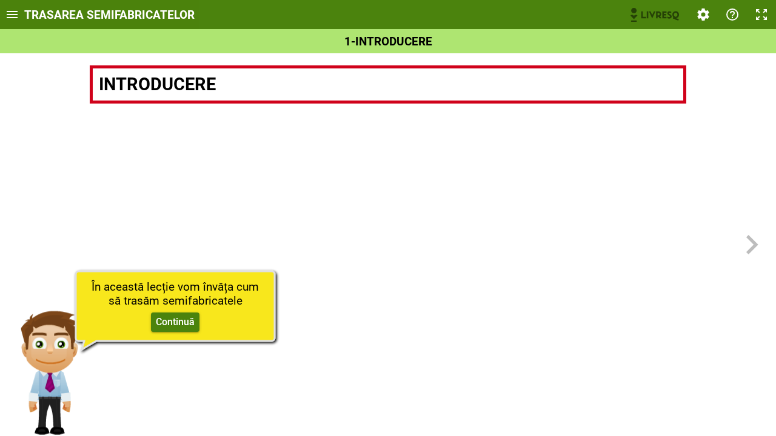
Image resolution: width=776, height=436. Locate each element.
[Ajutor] (732, 14)
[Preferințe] (703, 14)
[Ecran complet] (761, 14)
